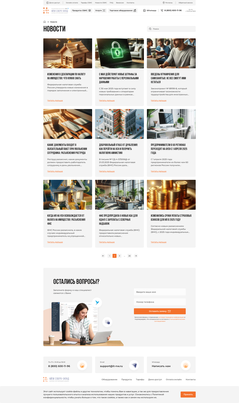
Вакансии (120, 3)
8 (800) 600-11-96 (173, 10)
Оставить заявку (158, 311)
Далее (136, 256)
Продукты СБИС (79, 10)
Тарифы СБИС (86, 3)
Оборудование (109, 379)
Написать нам (161, 366)
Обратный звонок (186, 3)
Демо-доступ (54, 3)
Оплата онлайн (174, 379)
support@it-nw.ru (111, 366)
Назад (103, 256)
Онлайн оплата (72, 3)
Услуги (98, 10)
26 (129, 256)
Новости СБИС (101, 3)
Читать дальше (55, 100)
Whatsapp (151, 10)
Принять (188, 394)
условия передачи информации (171, 317)
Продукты (126, 379)
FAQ (111, 3)
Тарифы (140, 379)
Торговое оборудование (121, 10)
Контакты (130, 3)
